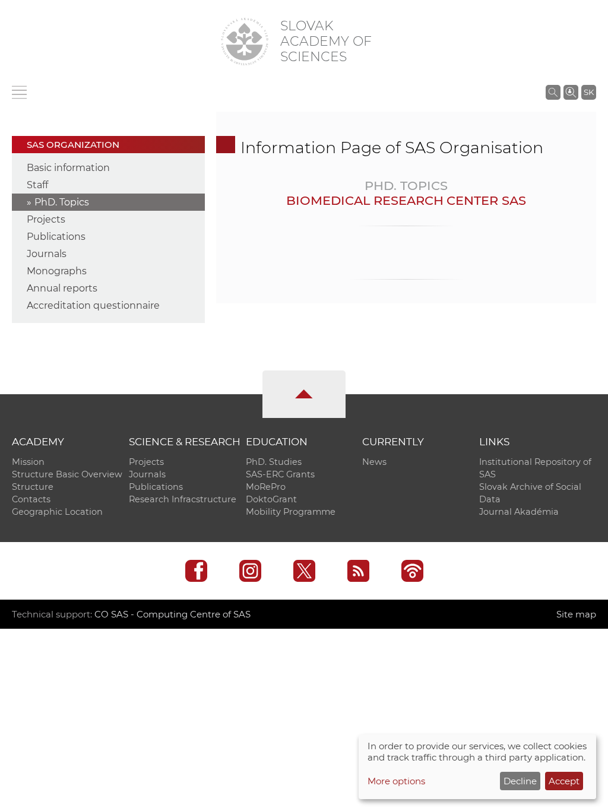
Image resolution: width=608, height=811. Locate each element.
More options (396, 781)
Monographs (57, 271)
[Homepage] (244, 41)
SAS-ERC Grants (280, 474)
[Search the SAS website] (553, 92)
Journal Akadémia (519, 511)
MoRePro (266, 486)
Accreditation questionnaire (93, 305)
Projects (46, 219)
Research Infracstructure (182, 499)
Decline (520, 781)
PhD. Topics (61, 202)
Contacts (31, 499)
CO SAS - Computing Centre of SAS (172, 614)
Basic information (68, 167)
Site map (576, 614)
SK (589, 92)
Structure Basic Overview (67, 474)
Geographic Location (57, 511)
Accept (564, 781)
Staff (37, 185)
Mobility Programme (290, 511)
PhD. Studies (274, 462)
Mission (28, 462)
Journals (46, 253)
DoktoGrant (271, 499)
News (374, 462)
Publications (56, 236)
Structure (32, 486)
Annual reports (62, 288)
